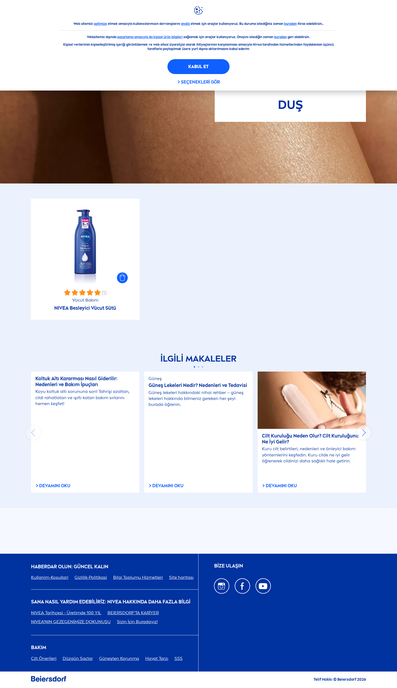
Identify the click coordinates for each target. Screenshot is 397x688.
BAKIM (38, 647)
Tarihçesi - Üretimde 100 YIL (66, 612)
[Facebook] (242, 586)
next (364, 433)
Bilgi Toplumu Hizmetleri (138, 577)
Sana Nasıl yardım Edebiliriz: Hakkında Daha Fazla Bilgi (110, 602)
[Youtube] (263, 586)
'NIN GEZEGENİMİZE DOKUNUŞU (71, 621)
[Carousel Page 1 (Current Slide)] (194, 367)
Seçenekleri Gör (200, 82)
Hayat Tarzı (156, 658)
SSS (178, 658)
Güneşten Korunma (119, 658)
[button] (122, 277)
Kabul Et (198, 66)
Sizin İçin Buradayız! (137, 621)
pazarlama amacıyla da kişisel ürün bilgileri (150, 37)
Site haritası (181, 577)
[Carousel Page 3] (202, 367)
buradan (290, 24)
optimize (100, 24)
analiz (185, 24)
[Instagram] (221, 586)
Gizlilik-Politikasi (91, 577)
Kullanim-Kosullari (49, 577)
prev (33, 433)
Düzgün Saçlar (78, 658)
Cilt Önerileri (43, 658)
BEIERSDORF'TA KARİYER (133, 612)
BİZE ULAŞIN (228, 566)
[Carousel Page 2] (198, 367)
